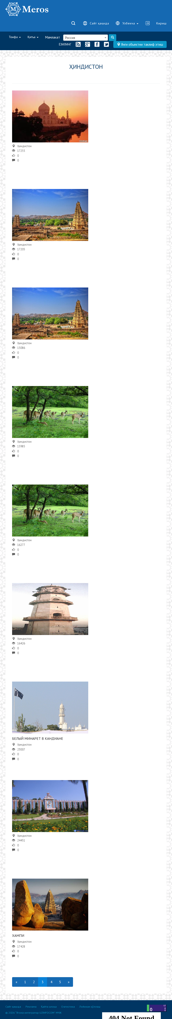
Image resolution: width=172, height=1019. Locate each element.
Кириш (161, 23)
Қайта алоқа (49, 1006)
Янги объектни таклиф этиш (141, 44)
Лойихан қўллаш (89, 1006)
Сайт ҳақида (99, 23)
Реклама (31, 1006)
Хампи (18, 935)
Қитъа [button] (32, 37)
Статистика (68, 1006)
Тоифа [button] (14, 37)
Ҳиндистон (24, 146)
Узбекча (129, 23)
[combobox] (85, 37)
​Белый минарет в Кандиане (37, 738)
